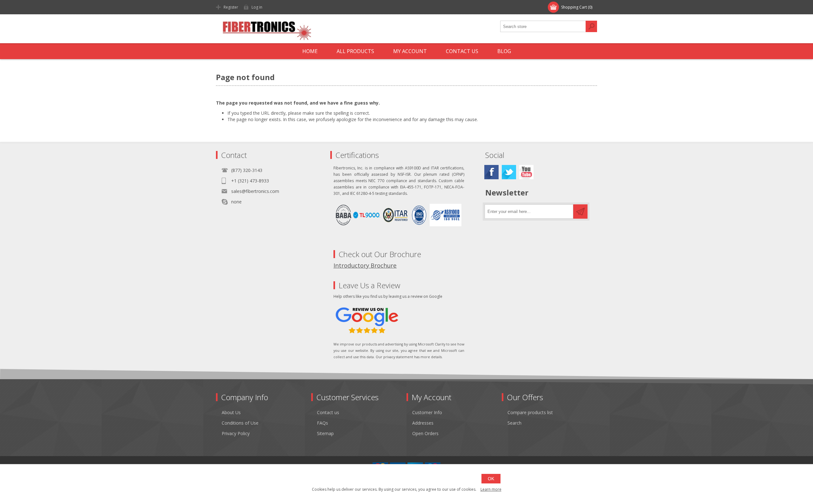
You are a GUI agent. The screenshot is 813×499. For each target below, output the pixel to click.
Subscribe (580, 211)
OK (491, 478)
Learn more (490, 489)
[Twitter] (509, 172)
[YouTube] (526, 172)
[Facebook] (491, 172)
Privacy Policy (236, 433)
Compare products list (530, 412)
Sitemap (325, 433)
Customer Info (427, 412)
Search (591, 26)
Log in (257, 7)
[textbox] (543, 26)
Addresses (422, 423)
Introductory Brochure (365, 265)
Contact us (328, 412)
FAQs (322, 423)
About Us (231, 412)
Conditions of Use (240, 423)
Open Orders (425, 433)
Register (231, 7)
